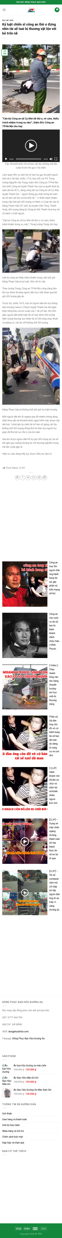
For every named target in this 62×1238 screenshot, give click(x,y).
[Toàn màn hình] (55, 159)
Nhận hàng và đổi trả (13, 1131)
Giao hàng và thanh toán (14, 1119)
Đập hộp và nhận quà (13, 1142)
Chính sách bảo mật (12, 1136)
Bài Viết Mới (7, 20)
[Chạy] (6, 159)
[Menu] (4, 9)
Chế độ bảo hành (11, 1125)
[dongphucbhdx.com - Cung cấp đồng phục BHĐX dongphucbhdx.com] (31, 9)
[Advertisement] (31, 526)
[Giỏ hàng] (57, 9)
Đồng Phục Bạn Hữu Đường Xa (28, 1038)
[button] (31, 146)
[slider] (28, 159)
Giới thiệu (7, 1113)
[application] (31, 146)
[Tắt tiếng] (51, 159)
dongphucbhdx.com (18, 1031)
